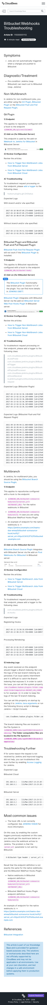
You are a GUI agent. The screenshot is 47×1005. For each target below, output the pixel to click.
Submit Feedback (36, 995)
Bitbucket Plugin (29, 252)
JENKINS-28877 (16, 291)
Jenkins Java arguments (26, 703)
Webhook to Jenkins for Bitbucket (19, 141)
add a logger (29, 186)
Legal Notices (26, 1002)
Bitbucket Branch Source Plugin (18, 549)
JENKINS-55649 (30, 824)
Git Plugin (26, 102)
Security (36, 1002)
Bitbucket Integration (13, 934)
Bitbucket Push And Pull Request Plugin (22, 249)
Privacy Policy (13, 1002)
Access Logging (34, 762)
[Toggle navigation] (43, 3)
